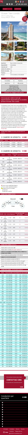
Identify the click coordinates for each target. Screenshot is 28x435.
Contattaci (17, 9)
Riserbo (23, 429)
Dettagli (26, 142)
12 (19, 240)
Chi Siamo (5, 429)
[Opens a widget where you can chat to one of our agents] (5, 432)
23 (19, 237)
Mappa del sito (18, 431)
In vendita (7, 80)
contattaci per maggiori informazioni (14, 92)
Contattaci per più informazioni (14, 78)
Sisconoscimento (10, 431)
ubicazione (20, 83)
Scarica (26, 217)
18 (19, 217)
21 (19, 231)
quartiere (7, 83)
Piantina (20, 80)
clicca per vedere (16, 249)
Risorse (17, 429)
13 (19, 224)
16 (19, 227)
